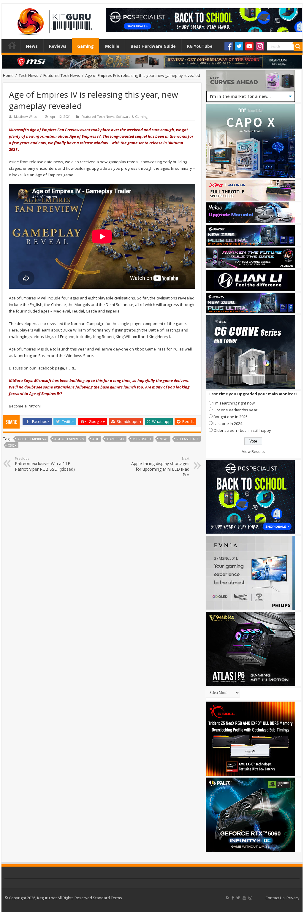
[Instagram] (260, 46)
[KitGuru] (53, 19)
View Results (253, 451)
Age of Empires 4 (32, 439)
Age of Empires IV (69, 439)
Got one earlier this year (235, 410)
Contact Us (275, 897)
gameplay (115, 439)
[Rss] (227, 897)
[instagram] (250, 897)
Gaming (85, 46)
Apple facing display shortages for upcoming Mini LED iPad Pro (160, 467)
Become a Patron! (25, 406)
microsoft (141, 439)
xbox (12, 445)
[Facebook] (228, 46)
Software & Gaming (132, 116)
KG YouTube (200, 46)
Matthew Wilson (26, 116)
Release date (187, 439)
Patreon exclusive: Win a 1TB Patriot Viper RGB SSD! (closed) (45, 464)
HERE (70, 368)
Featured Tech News (61, 75)
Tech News (28, 75)
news (163, 439)
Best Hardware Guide (153, 46)
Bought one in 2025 (230, 416)
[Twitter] (239, 46)
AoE (95, 439)
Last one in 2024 (227, 423)
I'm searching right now (234, 403)
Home (12, 45)
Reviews (57, 46)
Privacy (293, 897)
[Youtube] (249, 46)
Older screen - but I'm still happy (242, 430)
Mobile (112, 46)
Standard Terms (107, 897)
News (32, 46)
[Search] (298, 46)
